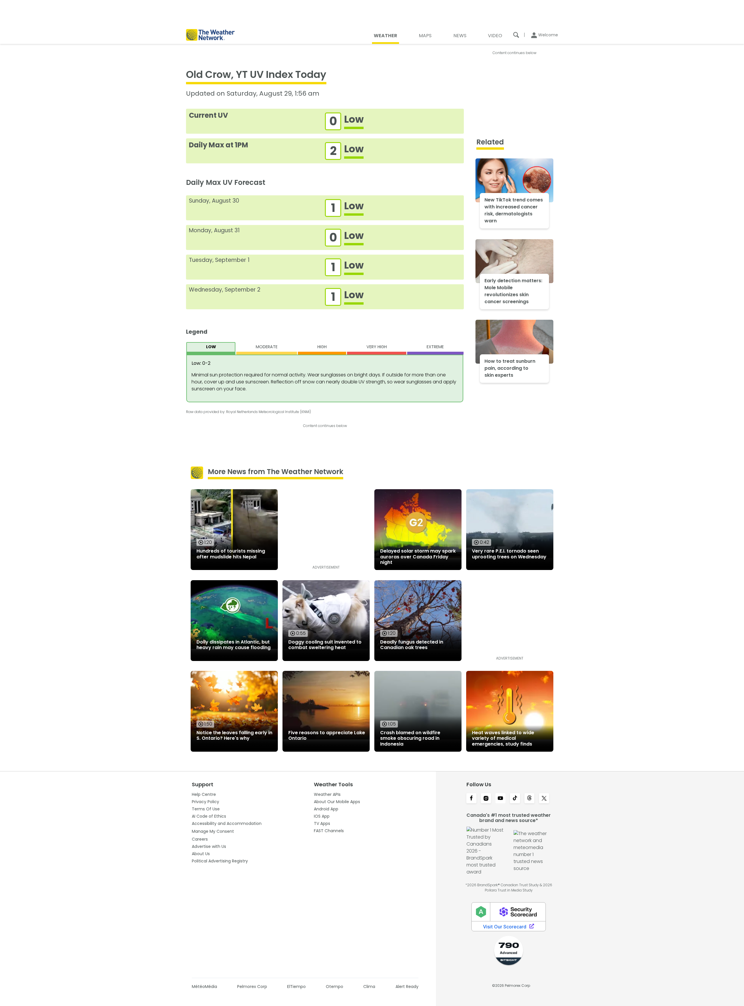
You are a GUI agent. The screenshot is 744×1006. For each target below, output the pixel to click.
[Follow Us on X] (544, 798)
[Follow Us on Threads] (529, 798)
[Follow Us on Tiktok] (515, 798)
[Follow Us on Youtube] (500, 798)
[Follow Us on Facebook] (471, 798)
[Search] (516, 35)
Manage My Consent (213, 831)
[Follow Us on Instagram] (486, 798)
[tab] (211, 348)
